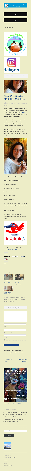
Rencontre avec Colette (11, 417)
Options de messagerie (9, 332)
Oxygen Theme (12, 457)
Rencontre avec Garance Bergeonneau (19, 282)
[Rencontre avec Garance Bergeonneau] (19, 277)
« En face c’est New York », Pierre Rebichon (16, 412)
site (5, 249)
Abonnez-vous (8, 435)
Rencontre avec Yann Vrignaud (8, 281)
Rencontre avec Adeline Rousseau (14, 97)
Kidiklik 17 (24, 112)
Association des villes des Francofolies (14, 419)
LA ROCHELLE (12, 103)
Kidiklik (17, 299)
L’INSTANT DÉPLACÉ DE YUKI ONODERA (15, 414)
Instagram (14, 249)
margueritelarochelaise (9, 102)
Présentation (7, 460)
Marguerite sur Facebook (12, 403)
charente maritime (7, 299)
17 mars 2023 (18, 102)
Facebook (8, 249)
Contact (5, 463)
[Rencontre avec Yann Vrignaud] (8, 277)
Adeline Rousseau (13, 297)
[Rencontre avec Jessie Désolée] (8, 288)
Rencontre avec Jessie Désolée (8, 292)
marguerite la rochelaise (9, 301)
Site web (5, 337)
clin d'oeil (14, 299)
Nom (5, 326)
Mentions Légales (8, 465)
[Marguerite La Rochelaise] (15, 5)
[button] (8, 446)
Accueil (11, 75)
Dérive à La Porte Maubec (11, 421)
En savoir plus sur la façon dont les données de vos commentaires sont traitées (15, 354)
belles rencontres (21, 297)
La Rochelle (22, 299)
